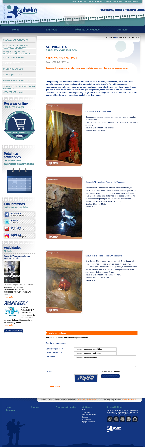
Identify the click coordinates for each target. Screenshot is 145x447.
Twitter (17, 221)
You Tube (18, 229)
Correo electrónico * (54, 353)
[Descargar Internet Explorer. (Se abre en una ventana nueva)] (110, 419)
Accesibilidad (117, 1)
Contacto (122, 29)
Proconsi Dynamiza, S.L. (129, 399)
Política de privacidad (95, 1)
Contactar (108, 1)
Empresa (51, 29)
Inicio (74, 1)
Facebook (18, 214)
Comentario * (51, 357)
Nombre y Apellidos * (54, 349)
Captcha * (50, 371)
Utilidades (87, 407)
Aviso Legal (82, 1)
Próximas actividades (87, 29)
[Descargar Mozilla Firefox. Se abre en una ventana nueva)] (116, 419)
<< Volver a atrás (53, 386)
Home (15, 29)
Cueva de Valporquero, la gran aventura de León (17, 257)
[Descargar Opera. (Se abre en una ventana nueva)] (135, 419)
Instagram (18, 236)
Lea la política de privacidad (86, 399)
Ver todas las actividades (13, 330)
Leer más (9, 297)
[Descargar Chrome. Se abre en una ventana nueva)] (122, 419)
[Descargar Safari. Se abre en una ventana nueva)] (128, 419)
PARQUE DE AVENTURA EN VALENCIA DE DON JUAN (16, 303)
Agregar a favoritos (131, 1)
